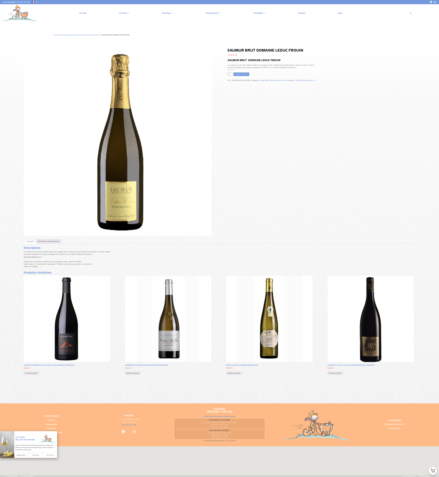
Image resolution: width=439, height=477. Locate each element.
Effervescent (275, 80)
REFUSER (35, 455)
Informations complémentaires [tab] (48, 241)
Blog (340, 13)
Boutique (166, 13)
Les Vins (97, 35)
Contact (301, 13)
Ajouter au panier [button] (31, 373)
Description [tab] (30, 241)
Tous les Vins (394, 428)
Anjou (262, 80)
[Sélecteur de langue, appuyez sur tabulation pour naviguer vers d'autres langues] (34, 2)
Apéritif (298, 80)
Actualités (258, 13)
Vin (314, 80)
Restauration (212, 13)
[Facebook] (431, 2)
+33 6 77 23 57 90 (128, 425)
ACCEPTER (50, 455)
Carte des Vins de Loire (394, 424)
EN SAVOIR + (21, 455)
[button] (410, 13)
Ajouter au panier (241, 74)
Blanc (267, 80)
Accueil (82, 13)
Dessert (309, 80)
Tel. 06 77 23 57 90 (23, 2)
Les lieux (123, 13)
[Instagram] (435, 2)
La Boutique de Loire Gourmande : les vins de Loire (77, 35)
